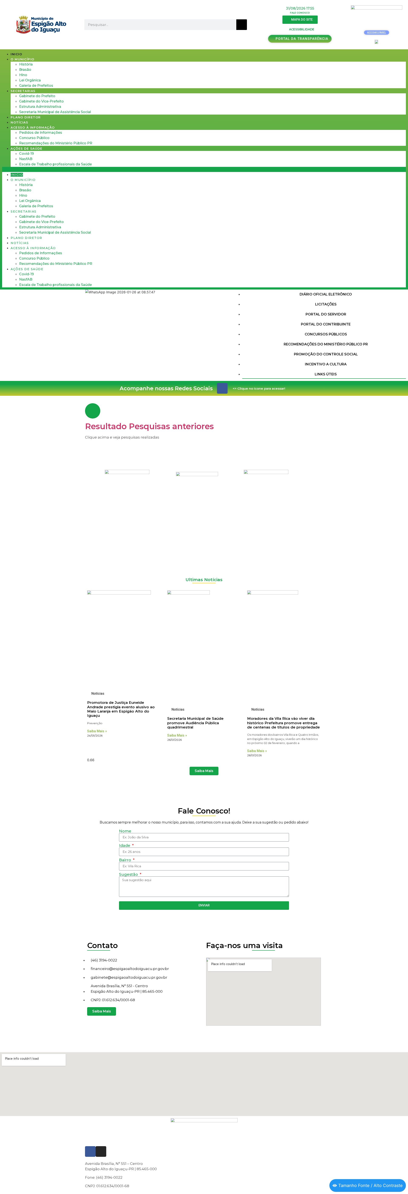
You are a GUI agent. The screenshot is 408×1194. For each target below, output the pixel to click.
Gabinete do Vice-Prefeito (41, 101)
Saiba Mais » (97, 731)
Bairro (125, 860)
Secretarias (23, 91)
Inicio (16, 54)
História (26, 64)
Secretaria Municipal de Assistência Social (55, 112)
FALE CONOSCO (300, 12)
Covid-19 (26, 154)
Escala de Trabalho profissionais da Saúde (55, 164)
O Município (22, 59)
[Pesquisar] (241, 24)
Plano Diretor (26, 117)
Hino (23, 75)
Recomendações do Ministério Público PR (55, 143)
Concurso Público (34, 138)
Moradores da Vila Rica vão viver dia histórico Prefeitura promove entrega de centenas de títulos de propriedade (283, 722)
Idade (125, 846)
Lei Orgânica (30, 80)
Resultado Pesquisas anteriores (149, 426)
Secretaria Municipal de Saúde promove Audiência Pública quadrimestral (195, 722)
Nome (125, 831)
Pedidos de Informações (40, 133)
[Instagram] (101, 1151)
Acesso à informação (33, 127)
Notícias (19, 122)
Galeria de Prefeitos (36, 86)
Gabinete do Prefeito (37, 96)
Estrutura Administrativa (40, 107)
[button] (204, 169)
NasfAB (25, 159)
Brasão (25, 70)
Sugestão (129, 874)
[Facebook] (222, 388)
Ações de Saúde (26, 148)
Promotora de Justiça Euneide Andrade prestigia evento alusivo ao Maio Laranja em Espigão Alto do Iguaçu (121, 709)
